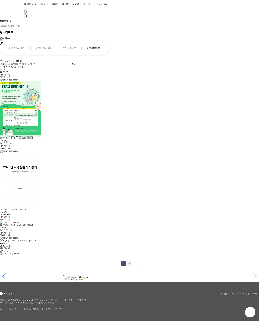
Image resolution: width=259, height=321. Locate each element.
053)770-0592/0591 (78, 300)
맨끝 (135, 263)
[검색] (26, 16)
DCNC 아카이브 (99, 4)
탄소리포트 (93, 48)
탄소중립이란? (31, 4)
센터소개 (44, 4)
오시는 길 (225, 294)
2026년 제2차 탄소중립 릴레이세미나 (16, 138)
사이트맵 (253, 294)
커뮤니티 (85, 4)
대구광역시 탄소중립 (60, 4)
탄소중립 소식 (17, 48)
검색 (73, 64)
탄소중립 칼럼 (44, 48)
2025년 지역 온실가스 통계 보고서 (15, 209)
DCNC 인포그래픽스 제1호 (11, 67)
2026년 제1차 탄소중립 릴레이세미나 (16, 225)
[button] (4, 276)
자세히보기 (5, 75)
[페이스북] (129, 10)
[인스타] (129, 13)
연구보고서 (69, 48)
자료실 (76, 4)
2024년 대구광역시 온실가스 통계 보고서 (18, 241)
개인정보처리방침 (239, 294)
